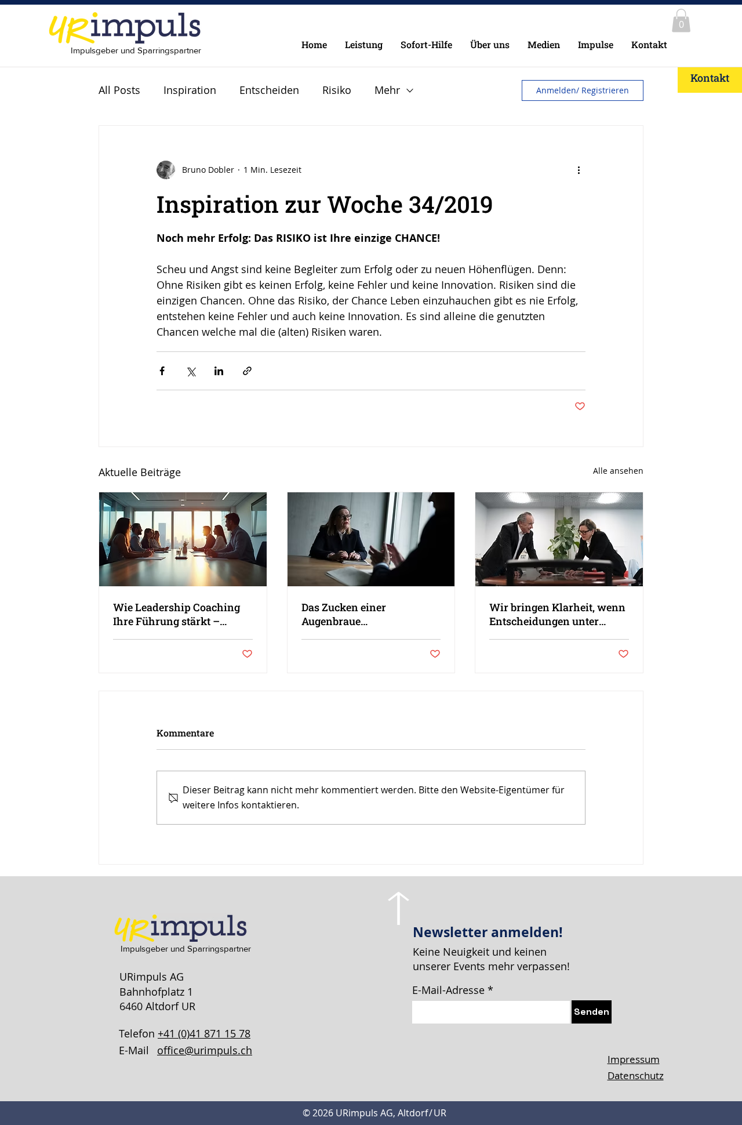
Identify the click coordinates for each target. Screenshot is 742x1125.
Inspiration (189, 90)
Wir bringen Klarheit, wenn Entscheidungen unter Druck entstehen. (557, 614)
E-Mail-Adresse (448, 990)
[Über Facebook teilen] (162, 370)
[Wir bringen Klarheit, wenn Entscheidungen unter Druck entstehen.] (559, 539)
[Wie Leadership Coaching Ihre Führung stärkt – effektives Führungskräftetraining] (183, 539)
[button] (681, 20)
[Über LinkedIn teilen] (218, 370)
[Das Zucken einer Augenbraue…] (371, 539)
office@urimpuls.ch (204, 1050)
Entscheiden (269, 90)
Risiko (336, 90)
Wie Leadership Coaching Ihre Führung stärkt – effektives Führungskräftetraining (176, 614)
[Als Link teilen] (247, 370)
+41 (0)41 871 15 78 (204, 1033)
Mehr (387, 90)
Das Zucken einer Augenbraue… (343, 614)
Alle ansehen (618, 470)
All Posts (119, 90)
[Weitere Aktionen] (578, 170)
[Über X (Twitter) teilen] (190, 370)
